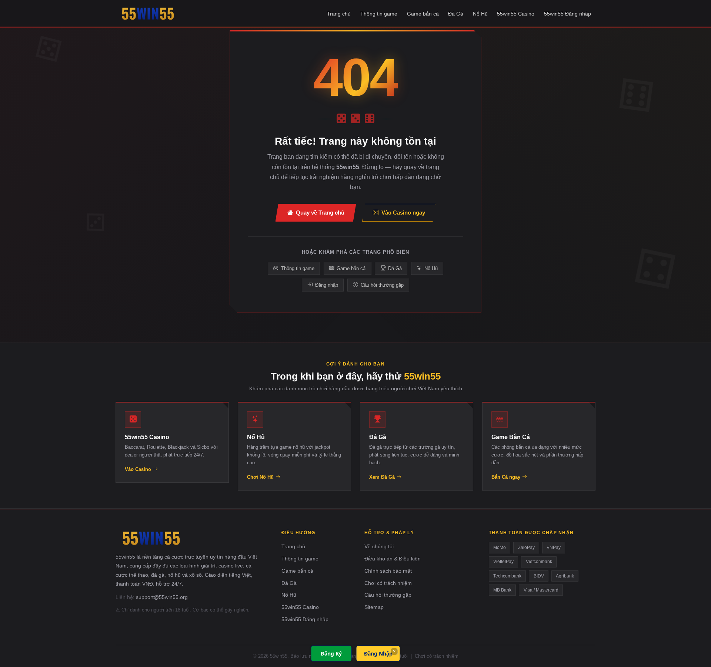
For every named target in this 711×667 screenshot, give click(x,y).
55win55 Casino (515, 14)
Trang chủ (339, 14)
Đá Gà (455, 14)
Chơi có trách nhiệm (388, 583)
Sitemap (374, 607)
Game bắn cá (423, 14)
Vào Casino (138, 469)
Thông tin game (378, 14)
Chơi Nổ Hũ (260, 477)
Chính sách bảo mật (388, 571)
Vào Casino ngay (403, 212)
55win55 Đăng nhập (567, 14)
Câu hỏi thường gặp (382, 285)
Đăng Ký (331, 653)
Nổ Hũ (480, 14)
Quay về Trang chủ (320, 212)
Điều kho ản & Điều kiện (392, 559)
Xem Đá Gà (382, 477)
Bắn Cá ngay (505, 477)
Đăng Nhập (378, 653)
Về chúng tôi (379, 546)
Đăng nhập (326, 285)
